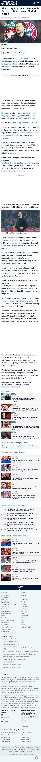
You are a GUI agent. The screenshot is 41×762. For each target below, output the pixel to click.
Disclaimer (22, 751)
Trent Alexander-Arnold (8, 604)
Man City (24, 602)
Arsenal (23, 595)
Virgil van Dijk (5, 606)
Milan (23, 613)
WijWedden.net (5, 739)
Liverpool (5, 61)
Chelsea (23, 604)
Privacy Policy (13, 751)
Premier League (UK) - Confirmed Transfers (16, 656)
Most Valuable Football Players (12, 664)
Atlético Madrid (25, 627)
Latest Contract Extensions (11, 644)
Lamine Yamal (5, 631)
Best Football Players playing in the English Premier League (20, 651)
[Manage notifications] (36, 757)
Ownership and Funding (9, 749)
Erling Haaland (5, 595)
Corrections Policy (33, 749)
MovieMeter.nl (5, 737)
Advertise (18, 747)
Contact (37, 747)
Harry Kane (4, 618)
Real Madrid (5, 246)
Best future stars (8, 670)
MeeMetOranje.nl (26, 741)
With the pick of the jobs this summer (15, 163)
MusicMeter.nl (25, 737)
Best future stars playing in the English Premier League (19, 654)
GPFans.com (25, 735)
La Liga (18, 382)
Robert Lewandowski (7, 620)
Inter (22, 620)
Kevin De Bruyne (6, 602)
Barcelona (24, 618)
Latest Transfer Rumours (10, 641)
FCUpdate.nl (5, 735)
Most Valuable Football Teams (12, 667)
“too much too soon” (16, 288)
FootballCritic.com (26, 732)
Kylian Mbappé (5, 625)
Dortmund (24, 609)
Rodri (3, 615)
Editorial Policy (22, 749)
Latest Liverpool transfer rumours (24, 123)
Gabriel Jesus (5, 597)
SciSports (20, 692)
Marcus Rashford (6, 613)
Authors (29, 751)
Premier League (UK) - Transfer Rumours (15, 659)
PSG (22, 622)
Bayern (15, 61)
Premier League (7, 384)
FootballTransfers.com (8, 732)
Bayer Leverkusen (11, 64)
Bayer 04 (18, 384)
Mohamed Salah (6, 611)
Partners (11, 747)
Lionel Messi (5, 622)
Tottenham (24, 600)
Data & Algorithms (27, 747)
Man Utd (23, 597)
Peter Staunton (6, 48)
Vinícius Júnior (5, 629)
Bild (31, 301)
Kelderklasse (25, 739)
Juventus (24, 611)
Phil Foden (4, 600)
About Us (4, 747)
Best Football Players (9, 662)
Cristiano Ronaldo (6, 627)
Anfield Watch (5, 741)
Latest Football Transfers (10, 639)
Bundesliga (27, 382)
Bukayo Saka (5, 609)
